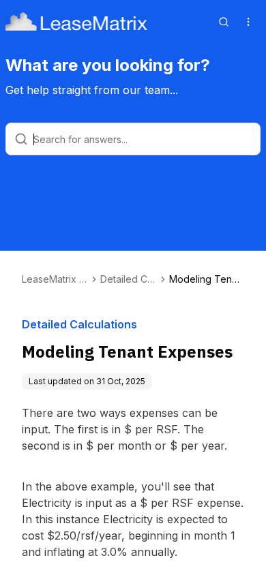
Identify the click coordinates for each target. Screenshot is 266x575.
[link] (206, 279)
